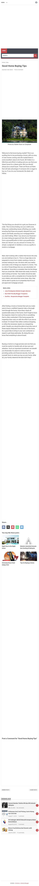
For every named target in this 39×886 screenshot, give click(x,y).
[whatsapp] (17, 527)
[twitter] (8, 527)
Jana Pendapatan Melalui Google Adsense (18, 291)
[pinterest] (12, 527)
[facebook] (3, 527)
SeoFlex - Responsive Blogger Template (17, 296)
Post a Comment (18, 69)
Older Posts (33, 790)
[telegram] (21, 527)
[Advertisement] (19, 26)
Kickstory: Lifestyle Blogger (22, 883)
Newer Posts (5, 790)
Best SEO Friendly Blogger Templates (16, 293)
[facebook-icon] (36, 2)
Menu (4, 50)
